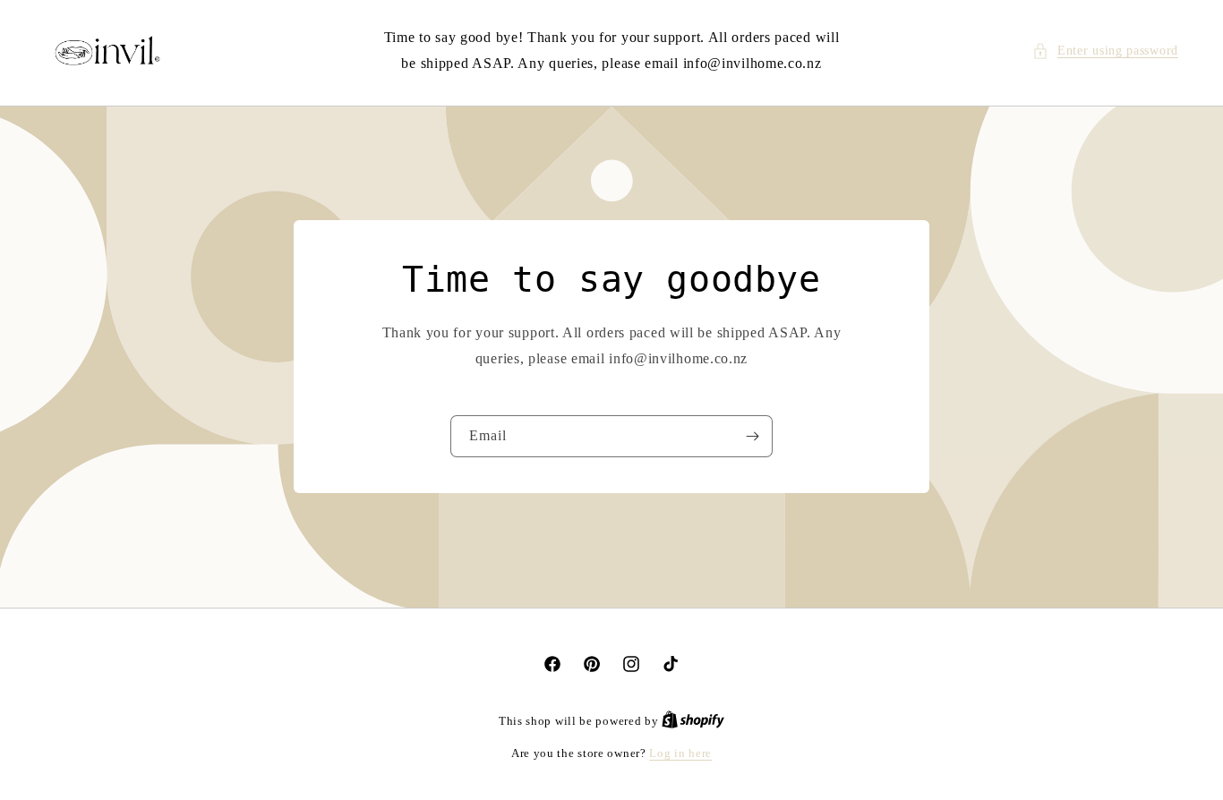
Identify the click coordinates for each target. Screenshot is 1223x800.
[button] (1105, 50)
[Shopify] (693, 721)
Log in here (680, 753)
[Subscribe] (752, 437)
